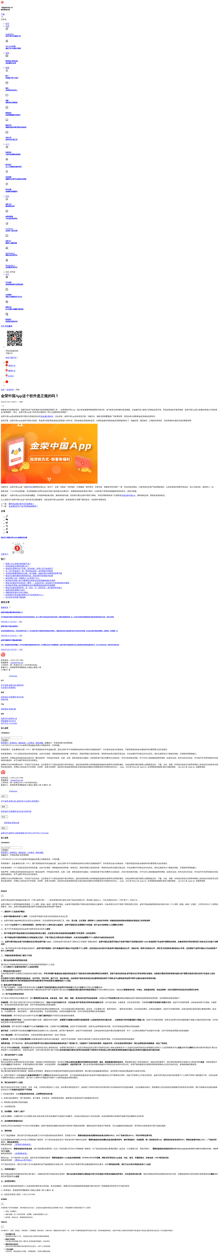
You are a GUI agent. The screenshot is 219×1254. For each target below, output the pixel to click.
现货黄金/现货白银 (11, 823)
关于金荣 (5, 685)
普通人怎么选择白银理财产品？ (18, 564)
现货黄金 (5, 709)
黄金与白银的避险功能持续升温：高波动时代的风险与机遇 (29, 576)
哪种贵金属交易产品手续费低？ (21, 504)
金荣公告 (12, 685)
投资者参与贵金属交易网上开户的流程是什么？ (24, 595)
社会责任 (5, 688)
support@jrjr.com (16, 663)
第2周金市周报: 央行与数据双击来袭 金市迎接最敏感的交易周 (30, 580)
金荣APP (4, 718)
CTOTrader (13, 723)
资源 (3, 806)
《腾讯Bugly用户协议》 (23, 1160)
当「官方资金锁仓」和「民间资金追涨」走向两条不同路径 (29, 571)
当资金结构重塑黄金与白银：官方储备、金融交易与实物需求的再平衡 (33, 573)
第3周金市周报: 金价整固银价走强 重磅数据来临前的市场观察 (30, 585)
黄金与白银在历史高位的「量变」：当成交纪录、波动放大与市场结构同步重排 (37, 583)
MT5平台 (5, 723)
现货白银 (12, 709)
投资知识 (5, 697)
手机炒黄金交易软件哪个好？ (17, 566)
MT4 (31, 487)
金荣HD (11, 718)
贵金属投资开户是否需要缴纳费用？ (23, 506)
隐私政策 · (22, 743)
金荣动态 (20, 685)
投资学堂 (10, 390)
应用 (3, 828)
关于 (3, 796)
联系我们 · (5, 743)
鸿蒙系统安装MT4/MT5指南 (16, 592)
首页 (3, 390)
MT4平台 (12, 721)
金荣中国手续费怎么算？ (15, 590)
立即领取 (5, 740)
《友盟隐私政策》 (21, 1153)
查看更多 (5, 607)
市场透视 (12, 697)
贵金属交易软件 (47, 416)
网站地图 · (40, 743)
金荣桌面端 (20, 833)
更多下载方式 (11, 358)
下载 (3, 14)
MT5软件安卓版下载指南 (15, 597)
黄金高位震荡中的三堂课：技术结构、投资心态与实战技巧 (29, 568)
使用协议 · (14, 743)
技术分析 (20, 697)
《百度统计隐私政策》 (23, 1144)
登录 (3, 326)
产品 (3, 817)
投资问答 (4, 699)
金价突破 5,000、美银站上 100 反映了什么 (22, 578)
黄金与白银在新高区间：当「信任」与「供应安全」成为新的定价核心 (33, 588)
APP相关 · (31, 743)
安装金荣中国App (128, 495)
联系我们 (12, 688)
